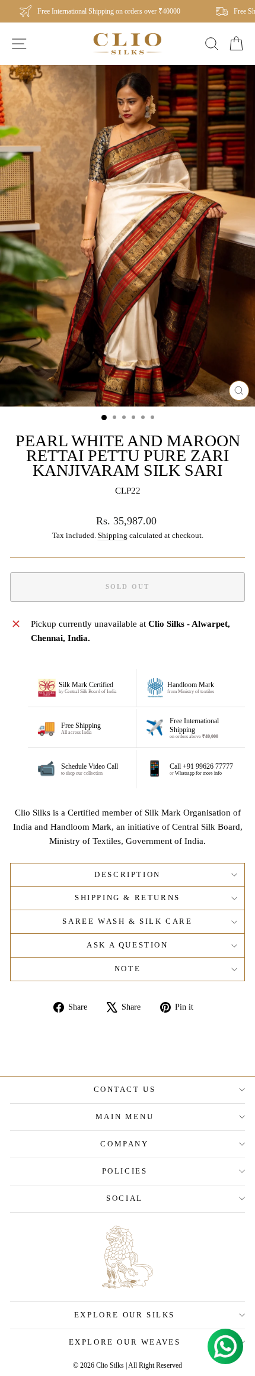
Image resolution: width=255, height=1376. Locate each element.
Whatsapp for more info (198, 773)
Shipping (113, 535)
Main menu (124, 1116)
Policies (125, 1170)
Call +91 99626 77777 (201, 766)
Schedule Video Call (89, 766)
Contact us (125, 1089)
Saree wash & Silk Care (127, 921)
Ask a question (127, 944)
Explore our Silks (124, 1314)
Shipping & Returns (127, 897)
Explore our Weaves (125, 1342)
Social (124, 1198)
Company (124, 1143)
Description (127, 874)
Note (127, 968)
